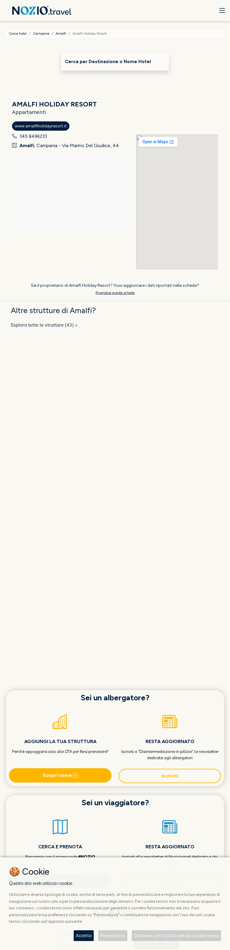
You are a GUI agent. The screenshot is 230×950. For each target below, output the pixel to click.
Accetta (84, 935)
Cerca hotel (18, 33)
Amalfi (61, 33)
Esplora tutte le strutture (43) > (44, 325)
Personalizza (112, 935)
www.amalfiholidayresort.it (41, 126)
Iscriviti (169, 776)
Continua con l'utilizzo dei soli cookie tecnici (176, 935)
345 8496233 (33, 136)
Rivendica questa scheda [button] (115, 293)
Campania (41, 33)
